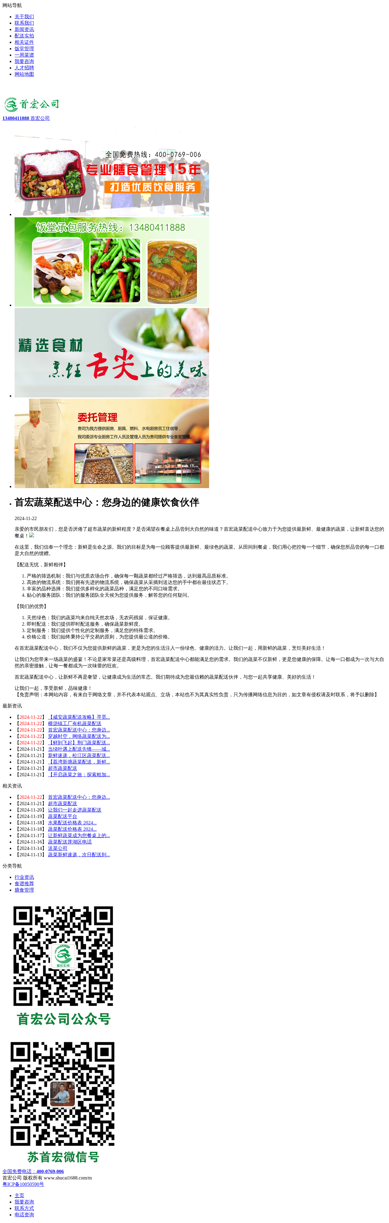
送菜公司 (57, 848)
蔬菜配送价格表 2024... (72, 829)
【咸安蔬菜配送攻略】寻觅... (79, 717)
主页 (19, 1195)
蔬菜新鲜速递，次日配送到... (79, 854)
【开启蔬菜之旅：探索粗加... (79, 774)
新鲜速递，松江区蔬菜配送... (79, 755)
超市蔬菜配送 (62, 768)
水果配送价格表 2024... (72, 822)
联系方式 (24, 1208)
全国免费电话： (33, 1171)
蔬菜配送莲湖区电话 (70, 841)
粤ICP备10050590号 (23, 1184)
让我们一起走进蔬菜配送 (75, 809)
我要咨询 (24, 1201)
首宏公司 (26, 118)
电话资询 (24, 1214)
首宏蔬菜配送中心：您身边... (79, 729)
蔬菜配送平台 (62, 816)
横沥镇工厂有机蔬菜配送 (75, 723)
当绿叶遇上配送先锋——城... (79, 749)
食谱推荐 (24, 883)
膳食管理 (24, 890)
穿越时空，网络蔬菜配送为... (79, 736)
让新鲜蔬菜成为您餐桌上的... (79, 835)
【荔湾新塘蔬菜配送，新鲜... (79, 761)
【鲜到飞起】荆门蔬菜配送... (79, 742)
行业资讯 (24, 877)
